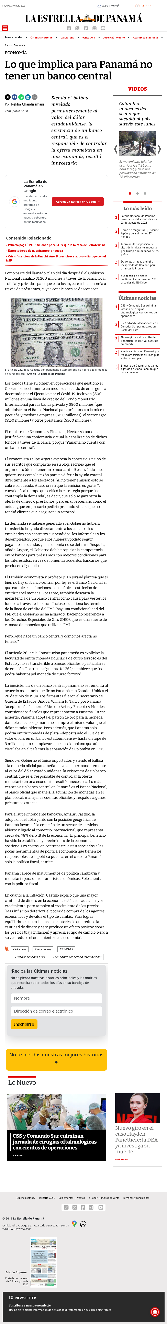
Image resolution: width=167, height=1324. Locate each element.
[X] (78, 28)
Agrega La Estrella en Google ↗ (78, 201)
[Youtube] (103, 28)
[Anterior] (116, 149)
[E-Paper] (143, 5)
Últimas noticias (137, 298)
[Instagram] (95, 28)
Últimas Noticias (41, 37)
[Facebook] (86, 28)
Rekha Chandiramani (27, 104)
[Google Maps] (74, 1223)
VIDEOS (137, 89)
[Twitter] (8, 96)
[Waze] (83, 1223)
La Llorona (67, 37)
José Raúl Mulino (114, 37)
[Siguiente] (159, 149)
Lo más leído (137, 208)
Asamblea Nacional (145, 37)
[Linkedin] (28, 96)
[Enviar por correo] (34, 96)
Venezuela (88, 37)
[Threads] (69, 28)
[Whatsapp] (21, 96)
